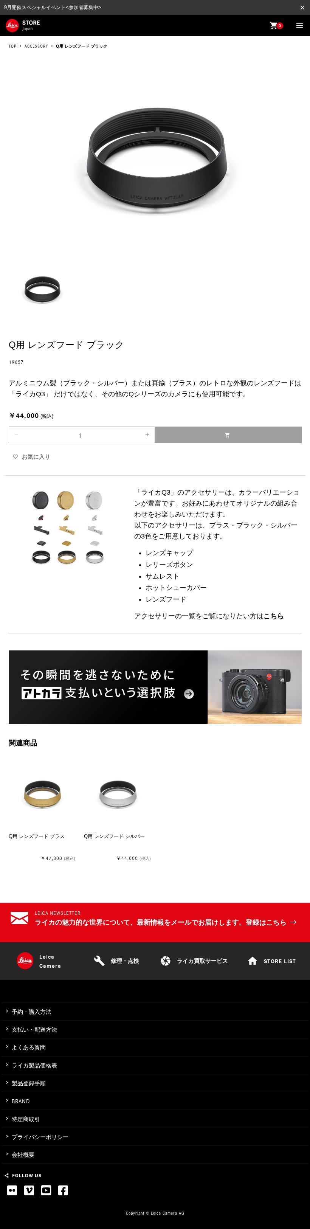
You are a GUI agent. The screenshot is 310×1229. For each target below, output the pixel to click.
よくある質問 (29, 1047)
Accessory (36, 46)
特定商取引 (26, 1119)
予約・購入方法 (31, 1012)
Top (13, 46)
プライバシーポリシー (40, 1137)
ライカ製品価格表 (34, 1065)
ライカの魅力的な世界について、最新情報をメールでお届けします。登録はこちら (161, 922)
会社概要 (23, 1154)
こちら (274, 616)
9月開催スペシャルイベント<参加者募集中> (52, 7)
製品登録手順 (29, 1083)
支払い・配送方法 (34, 1029)
